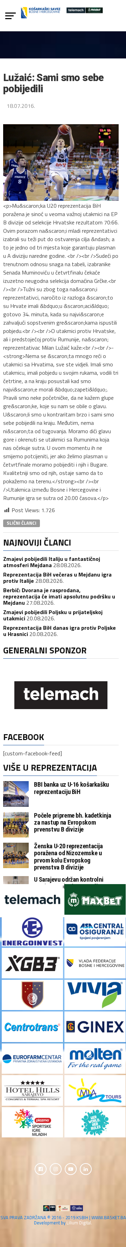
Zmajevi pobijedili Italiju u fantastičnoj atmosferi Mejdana (51, 562)
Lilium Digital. (79, 1222)
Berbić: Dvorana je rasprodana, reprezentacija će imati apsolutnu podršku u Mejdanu (59, 596)
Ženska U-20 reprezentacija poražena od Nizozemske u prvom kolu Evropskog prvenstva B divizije (68, 856)
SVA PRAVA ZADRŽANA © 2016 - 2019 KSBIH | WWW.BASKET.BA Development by (63, 1220)
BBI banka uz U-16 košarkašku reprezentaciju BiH (71, 788)
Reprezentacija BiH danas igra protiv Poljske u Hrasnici (59, 631)
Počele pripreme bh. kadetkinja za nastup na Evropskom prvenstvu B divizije (72, 822)
